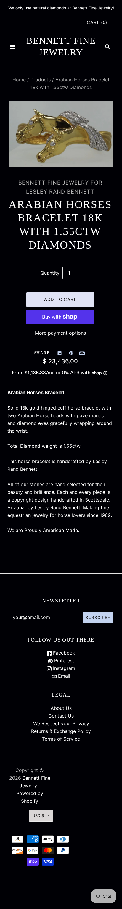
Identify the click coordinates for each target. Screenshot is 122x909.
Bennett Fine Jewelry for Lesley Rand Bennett (60, 187)
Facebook (63, 653)
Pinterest (63, 660)
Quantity (50, 273)
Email (63, 676)
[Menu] (12, 46)
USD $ (38, 815)
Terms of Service (61, 739)
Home (19, 80)
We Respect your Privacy (61, 723)
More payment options (60, 333)
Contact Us (61, 716)
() (97, 22)
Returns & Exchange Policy (61, 731)
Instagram (63, 668)
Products (40, 80)
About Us (61, 708)
